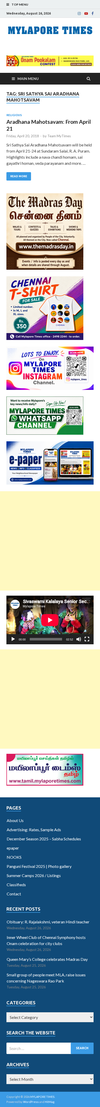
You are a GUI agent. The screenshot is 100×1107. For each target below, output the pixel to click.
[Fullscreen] (86, 639)
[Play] (13, 639)
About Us (15, 820)
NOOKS (14, 857)
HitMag (49, 1101)
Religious (14, 115)
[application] (50, 620)
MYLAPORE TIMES (42, 1096)
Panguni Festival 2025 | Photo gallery (39, 866)
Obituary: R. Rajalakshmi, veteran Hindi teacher (48, 921)
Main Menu (28, 78)
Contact (14, 893)
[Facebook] (92, 13)
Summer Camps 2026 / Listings (34, 875)
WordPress (31, 1101)
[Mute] (78, 639)
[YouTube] (86, 13)
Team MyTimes (59, 136)
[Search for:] (50, 1048)
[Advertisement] (50, 541)
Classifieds (16, 884)
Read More (18, 176)
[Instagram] (79, 13)
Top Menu (20, 4)
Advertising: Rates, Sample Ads (34, 829)
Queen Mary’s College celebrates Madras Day (47, 959)
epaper (13, 847)
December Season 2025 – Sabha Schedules (44, 838)
